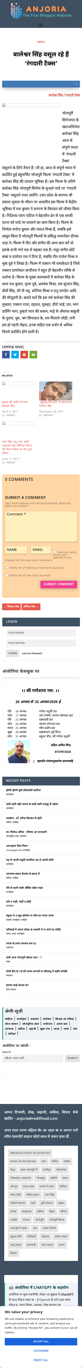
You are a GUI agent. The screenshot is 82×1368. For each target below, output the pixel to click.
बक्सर (61, 1203)
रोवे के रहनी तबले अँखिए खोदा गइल (24, 888)
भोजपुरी (39, 1220)
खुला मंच (45, 1029)
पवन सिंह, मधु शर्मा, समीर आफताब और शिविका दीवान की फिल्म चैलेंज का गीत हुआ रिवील (17, 447)
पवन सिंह (49, 1195)
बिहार (52, 1211)
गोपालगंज (61, 1170)
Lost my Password (32, 653)
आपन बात (62, 1024)
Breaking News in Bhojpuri (30, 1153)
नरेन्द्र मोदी (15, 1195)
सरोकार (41, 42)
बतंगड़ (13, 1211)
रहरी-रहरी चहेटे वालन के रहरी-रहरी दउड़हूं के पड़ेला (32, 804)
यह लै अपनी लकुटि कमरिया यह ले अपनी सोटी (29, 860)
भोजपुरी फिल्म (56, 1220)
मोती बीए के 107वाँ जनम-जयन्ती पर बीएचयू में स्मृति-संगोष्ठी (36, 971)
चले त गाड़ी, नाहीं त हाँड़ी (18, 902)
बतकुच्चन (26, 1211)
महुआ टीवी (16, 1237)
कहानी (8, 920)
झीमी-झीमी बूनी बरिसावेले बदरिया (23, 790)
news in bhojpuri (23, 1161)
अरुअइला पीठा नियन (17, 846)
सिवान (13, 1253)
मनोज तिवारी (49, 1228)
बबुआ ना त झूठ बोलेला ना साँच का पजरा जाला (30, 916)
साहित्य (15, 822)
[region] (41, 1337)
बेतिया (63, 1211)
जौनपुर (13, 1186)
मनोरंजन (9, 947)
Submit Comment (59, 584)
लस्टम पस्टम (61, 1237)
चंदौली (53, 1178)
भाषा (14, 933)
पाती (33, 1203)
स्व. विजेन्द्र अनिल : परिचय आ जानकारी (26, 832)
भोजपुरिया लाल (12, 836)
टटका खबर (28, 1186)
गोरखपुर (40, 1178)
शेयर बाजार (47, 1245)
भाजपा (26, 1220)
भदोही (13, 1220)
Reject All (41, 1360)
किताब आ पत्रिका (65, 1019)
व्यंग (75, 1029)
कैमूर (12, 1170)
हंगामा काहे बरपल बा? (17, 985)
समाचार (9, 975)
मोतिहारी (31, 1237)
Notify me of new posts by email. (30, 575)
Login (12, 653)
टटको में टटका (47, 1186)
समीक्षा (12, 1034)
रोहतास (45, 1237)
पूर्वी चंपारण (47, 1203)
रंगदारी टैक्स (73, 95)
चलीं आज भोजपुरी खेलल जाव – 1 (24, 958)
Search (6, 1052)
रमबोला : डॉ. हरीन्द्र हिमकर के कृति (24, 818)
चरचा (8, 933)
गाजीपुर (47, 1170)
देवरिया (63, 1186)
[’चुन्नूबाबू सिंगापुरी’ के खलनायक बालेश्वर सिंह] (55, 391)
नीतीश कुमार (32, 1195)
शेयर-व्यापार (11, 989)
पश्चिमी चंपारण (17, 1203)
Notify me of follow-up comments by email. (37, 568)
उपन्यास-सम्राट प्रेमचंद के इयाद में (23, 874)
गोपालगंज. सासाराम (20, 1178)
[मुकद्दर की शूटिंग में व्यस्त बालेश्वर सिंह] (18, 391)
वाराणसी (31, 1245)
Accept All (41, 1342)
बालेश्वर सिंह (56, 95)
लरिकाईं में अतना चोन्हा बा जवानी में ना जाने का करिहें (33, 930)
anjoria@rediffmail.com (37, 1118)
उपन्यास (9, 1029)
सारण (62, 1245)
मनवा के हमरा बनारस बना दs (21, 943)
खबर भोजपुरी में (29, 1170)
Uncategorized (14, 850)
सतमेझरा (10, 794)
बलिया (40, 1211)
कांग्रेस (67, 1161)
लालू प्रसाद (15, 1245)
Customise (41, 1351)
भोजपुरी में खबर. (19, 1228)
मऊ (35, 1228)
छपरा (65, 1178)
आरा (43, 1161)
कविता (9, 822)
